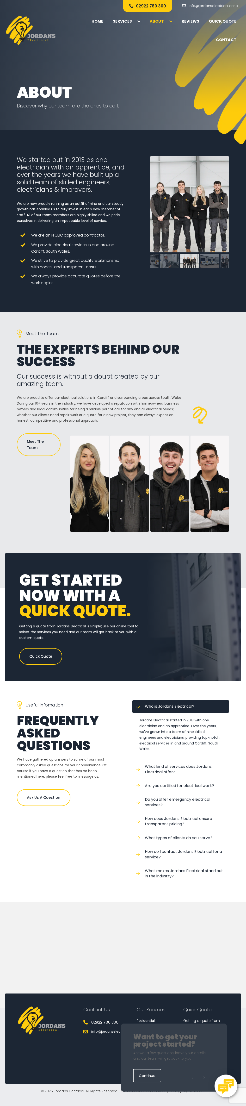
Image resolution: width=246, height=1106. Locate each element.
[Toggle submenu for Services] (139, 21)
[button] (147, 6)
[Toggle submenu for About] (171, 21)
